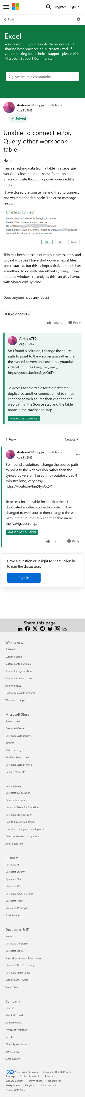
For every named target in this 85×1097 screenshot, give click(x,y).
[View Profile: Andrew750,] (12, 340)
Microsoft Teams (14, 900)
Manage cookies (14, 1080)
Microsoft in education (17, 792)
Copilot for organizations (19, 671)
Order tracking (13, 750)
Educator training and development (24, 829)
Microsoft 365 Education (18, 814)
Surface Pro (11, 649)
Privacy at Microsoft (16, 1029)
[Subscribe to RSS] (57, 628)
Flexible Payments (15, 772)
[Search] (48, 7)
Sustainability (12, 1058)
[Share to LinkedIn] (20, 628)
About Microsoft (14, 1015)
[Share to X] (35, 628)
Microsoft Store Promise (18, 764)
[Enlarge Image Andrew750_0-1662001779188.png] (42, 227)
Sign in (23, 577)
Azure (8, 936)
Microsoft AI (12, 864)
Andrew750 (25, 105)
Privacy (49, 1076)
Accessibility (12, 1051)
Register (60, 7)
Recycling (30, 1085)
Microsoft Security (15, 871)
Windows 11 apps (15, 700)
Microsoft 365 (13, 886)
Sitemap (10, 1076)
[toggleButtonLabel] (78, 19)
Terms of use (35, 1080)
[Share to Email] (65, 628)
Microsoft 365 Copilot (17, 908)
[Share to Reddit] (42, 628)
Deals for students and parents (22, 836)
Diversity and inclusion (17, 1044)
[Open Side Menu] (6, 6)
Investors (10, 1037)
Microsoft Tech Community (19, 965)
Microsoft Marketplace (17, 972)
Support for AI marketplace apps (23, 958)
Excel (11, 19)
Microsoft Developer (16, 943)
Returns (9, 742)
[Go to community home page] (15, 6)
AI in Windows (13, 685)
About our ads (48, 1085)
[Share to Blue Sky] (50, 628)
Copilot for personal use (18, 678)
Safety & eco (12, 1085)
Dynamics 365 (13, 879)
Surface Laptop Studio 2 (18, 664)
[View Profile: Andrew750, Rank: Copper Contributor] (9, 107)
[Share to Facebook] (27, 628)
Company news (13, 1022)
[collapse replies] (42, 448)
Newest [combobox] (72, 439)
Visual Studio (12, 987)
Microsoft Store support (18, 735)
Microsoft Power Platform (19, 893)
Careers (9, 1008)
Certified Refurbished (17, 757)
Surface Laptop (13, 656)
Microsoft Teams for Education (22, 807)
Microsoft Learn (14, 950)
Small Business (13, 915)
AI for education (14, 843)
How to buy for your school (20, 821)
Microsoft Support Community (29, 58)
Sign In (74, 7)
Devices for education (17, 800)
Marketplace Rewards (17, 979)
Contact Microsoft (30, 1076)
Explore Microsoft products (20, 693)
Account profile (13, 721)
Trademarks (54, 1080)
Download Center (15, 728)
